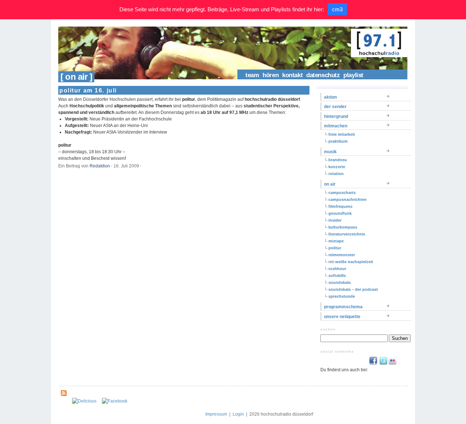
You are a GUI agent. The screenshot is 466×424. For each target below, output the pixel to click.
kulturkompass (342, 227)
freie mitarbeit (341, 134)
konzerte (336, 167)
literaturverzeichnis (346, 234)
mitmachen (335, 125)
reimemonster (341, 255)
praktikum (338, 141)
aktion (330, 97)
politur (334, 248)
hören (270, 75)
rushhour (337, 268)
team (252, 75)
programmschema (343, 306)
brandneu (337, 160)
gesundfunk (340, 213)
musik (330, 151)
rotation (336, 173)
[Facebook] (114, 401)
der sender (335, 106)
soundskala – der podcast (353, 289)
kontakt (292, 75)
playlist (353, 75)
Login (238, 414)
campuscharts (342, 192)
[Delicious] (84, 401)
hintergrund (336, 116)
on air (330, 184)
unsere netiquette (342, 316)
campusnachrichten (347, 199)
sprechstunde (341, 296)
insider (334, 220)
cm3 (337, 9)
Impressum (216, 414)
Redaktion (100, 166)
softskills (337, 275)
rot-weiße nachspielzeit (350, 261)
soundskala (339, 282)
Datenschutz (323, 75)
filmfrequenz (340, 206)
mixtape (336, 241)
